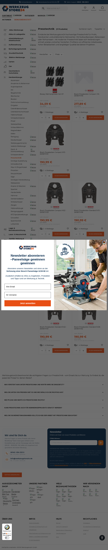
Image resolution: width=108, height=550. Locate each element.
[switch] (7, 537)
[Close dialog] (104, 242)
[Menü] (10, 525)
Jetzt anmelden (27, 303)
